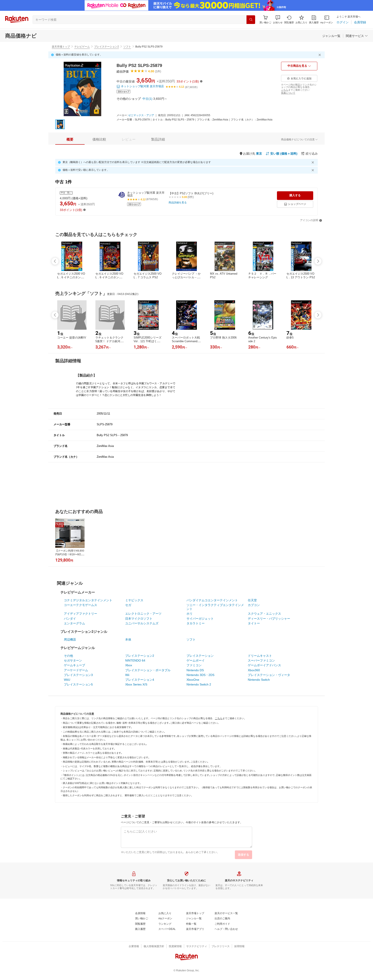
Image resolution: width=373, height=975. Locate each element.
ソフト (127, 46)
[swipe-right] (318, 261)
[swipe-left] (55, 261)
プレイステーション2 (106, 46)
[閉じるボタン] (320, 54)
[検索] (251, 19)
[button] (278, 19)
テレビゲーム (82, 46)
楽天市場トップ (61, 46)
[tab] (70, 139)
